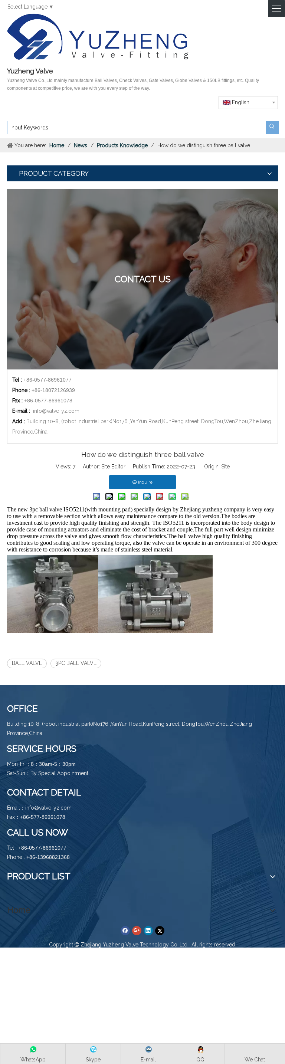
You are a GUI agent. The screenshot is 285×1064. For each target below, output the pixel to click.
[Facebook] (125, 930)
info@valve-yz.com (56, 411)
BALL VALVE (27, 663)
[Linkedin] (148, 930)
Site (225, 467)
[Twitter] (159, 930)
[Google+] (136, 930)
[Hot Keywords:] (272, 127)
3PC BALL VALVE (75, 663)
